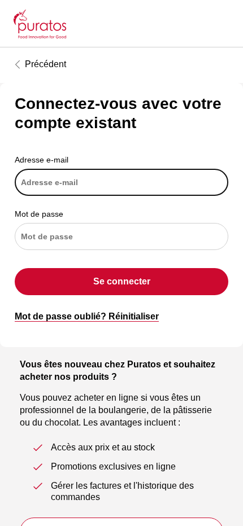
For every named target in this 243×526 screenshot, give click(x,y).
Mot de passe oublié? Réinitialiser (87, 316)
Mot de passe (39, 213)
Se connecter (121, 281)
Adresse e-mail (41, 159)
